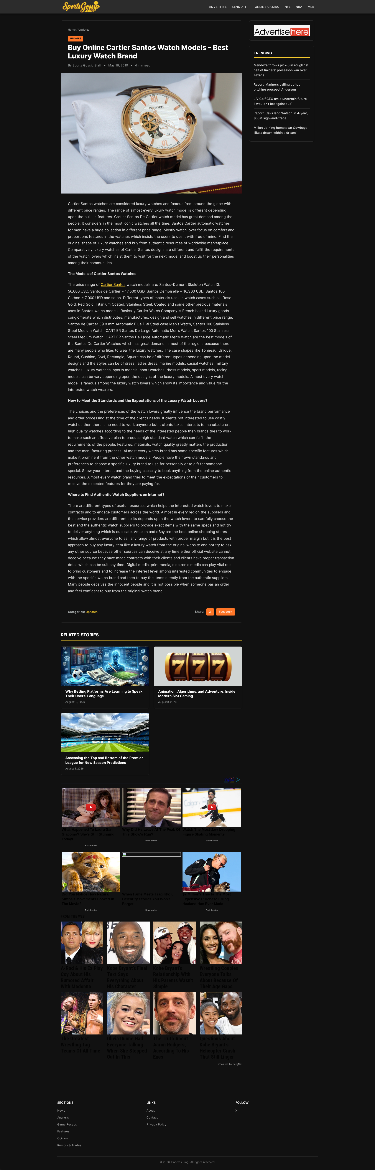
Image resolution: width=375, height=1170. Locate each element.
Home (72, 29)
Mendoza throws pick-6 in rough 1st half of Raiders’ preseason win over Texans (281, 70)
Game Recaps (67, 1124)
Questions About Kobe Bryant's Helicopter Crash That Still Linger (217, 1048)
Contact (152, 1117)
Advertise (218, 6)
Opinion (62, 1138)
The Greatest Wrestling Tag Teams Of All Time (80, 1045)
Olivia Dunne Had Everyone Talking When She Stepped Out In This (127, 1048)
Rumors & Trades (69, 1145)
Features (63, 1131)
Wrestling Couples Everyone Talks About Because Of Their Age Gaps (219, 977)
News (61, 1110)
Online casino (267, 6)
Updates (83, 29)
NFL (288, 6)
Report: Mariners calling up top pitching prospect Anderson (277, 87)
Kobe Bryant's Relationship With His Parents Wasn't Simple (173, 977)
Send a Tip (241, 6)
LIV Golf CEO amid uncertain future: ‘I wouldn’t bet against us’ (281, 101)
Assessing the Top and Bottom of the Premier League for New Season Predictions (104, 760)
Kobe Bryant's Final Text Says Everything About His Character (127, 977)
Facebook (225, 611)
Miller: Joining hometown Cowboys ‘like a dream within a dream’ (280, 130)
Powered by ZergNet (230, 1064)
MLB (311, 6)
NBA (299, 6)
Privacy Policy (156, 1124)
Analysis (63, 1117)
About (150, 1110)
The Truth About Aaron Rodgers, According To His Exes (171, 1048)
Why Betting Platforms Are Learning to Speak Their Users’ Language (103, 693)
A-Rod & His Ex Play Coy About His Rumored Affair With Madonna (82, 977)
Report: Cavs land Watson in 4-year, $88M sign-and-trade (281, 115)
